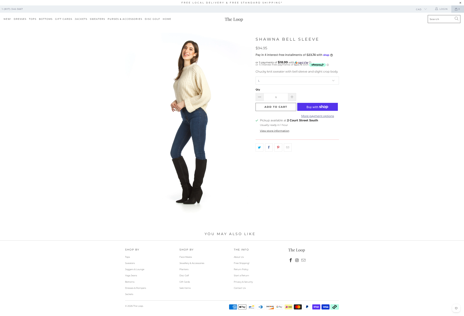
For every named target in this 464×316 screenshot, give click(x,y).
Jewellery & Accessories (191, 263)
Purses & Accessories (125, 19)
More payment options (317, 116)
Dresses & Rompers (135, 288)
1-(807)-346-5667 (12, 9)
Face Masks (185, 257)
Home (167, 19)
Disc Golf (152, 19)
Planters (183, 269)
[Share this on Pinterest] (278, 147)
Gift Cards (63, 19)
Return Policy (241, 269)
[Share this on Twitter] (259, 147)
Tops (32, 19)
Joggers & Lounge (134, 269)
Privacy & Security (243, 281)
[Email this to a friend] (288, 147)
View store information (274, 130)
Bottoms (46, 19)
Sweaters (97, 19)
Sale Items (185, 288)
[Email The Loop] (303, 260)
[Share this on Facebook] (269, 147)
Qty (258, 89)
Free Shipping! (241, 263)
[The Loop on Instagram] (297, 260)
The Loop (138, 306)
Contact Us (240, 288)
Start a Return (241, 275)
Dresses (20, 19)
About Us (239, 257)
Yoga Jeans (131, 275)
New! (7, 19)
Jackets (81, 19)
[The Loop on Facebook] (291, 260)
